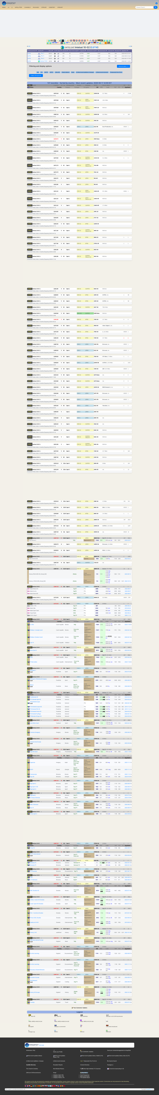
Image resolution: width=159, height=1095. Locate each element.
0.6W (29, 46)
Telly (74, 540)
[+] (8, 7)
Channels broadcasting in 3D (116, 1068)
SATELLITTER (18, 7)
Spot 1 (68, 93)
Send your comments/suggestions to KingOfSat (119, 1050)
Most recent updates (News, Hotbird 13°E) (92, 1055)
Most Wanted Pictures (58, 1068)
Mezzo (31, 685)
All (37, 72)
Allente (74, 574)
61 (64, 93)
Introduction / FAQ (30, 1050)
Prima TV (32, 848)
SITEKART (60, 7)
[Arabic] (52, 1086)
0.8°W (94, 47)
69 (64, 451)
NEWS (4, 7)
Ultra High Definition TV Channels (92, 1068)
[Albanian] (64, 1086)
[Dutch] (29, 1086)
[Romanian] (60, 1086)
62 (64, 132)
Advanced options (123, 66)
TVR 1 (31, 877)
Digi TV (75, 606)
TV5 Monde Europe (35, 702)
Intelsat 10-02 (43, 61)
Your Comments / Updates (80, 1007)
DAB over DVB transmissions (33, 1072)
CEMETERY (52, 7)
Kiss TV (32, 807)
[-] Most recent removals (102, 72)
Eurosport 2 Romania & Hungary (38, 679)
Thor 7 (42, 53)
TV (41, 72)
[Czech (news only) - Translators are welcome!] (45, 1086)
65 (64, 313)
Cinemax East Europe (35, 742)
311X (64, 538)
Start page (41, 1045)
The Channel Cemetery (32, 1068)
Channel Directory (84, 1065)
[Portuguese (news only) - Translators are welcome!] (37, 1086)
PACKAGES (36, 7)
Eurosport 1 (33, 670)
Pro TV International (35, 854)
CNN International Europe (36, 940)
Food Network (33, 980)
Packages (109, 1065)
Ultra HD (57, 72)
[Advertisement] (79, 23)
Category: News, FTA (58, 1076)
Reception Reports (58, 1065)
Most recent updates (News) (35, 1055)
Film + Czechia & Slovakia (36, 913)
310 (64, 525)
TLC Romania (33, 871)
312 (64, 586)
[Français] (27, 1086)
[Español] (39, 1086)
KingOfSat (148, 1089)
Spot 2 (68, 151)
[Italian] (41, 1086)
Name (31, 87)
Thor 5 (42, 56)
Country (59, 87)
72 (64, 151)
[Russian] (56, 1086)
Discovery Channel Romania (37, 969)
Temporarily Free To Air (116, 72)
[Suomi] (51, 1086)
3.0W (130, 46)
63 (64, 223)
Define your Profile (57, 1051)
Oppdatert (127, 87)
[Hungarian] (62, 1086)
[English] (25, 1086)
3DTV (51, 72)
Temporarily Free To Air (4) (90, 1061)
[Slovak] (47, 1086)
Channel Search (112, 1061)
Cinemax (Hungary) (35, 732)
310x (64, 463)
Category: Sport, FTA (58, 1075)
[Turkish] (54, 1086)
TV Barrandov (33, 662)
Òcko (31, 657)
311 (64, 532)
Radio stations (65, 72)
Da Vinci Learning (34, 953)
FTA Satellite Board (85, 1077)
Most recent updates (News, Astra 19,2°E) (119, 1055)
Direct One (76, 686)
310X (64, 507)
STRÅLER (43, 7)
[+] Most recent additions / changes (85, 72)
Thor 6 (42, 58)
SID (97, 87)
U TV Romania (33, 880)
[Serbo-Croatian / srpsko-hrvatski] (58, 1086)
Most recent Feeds (84, 1076)
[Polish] (43, 1086)
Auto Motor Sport (34, 723)
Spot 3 (68, 463)
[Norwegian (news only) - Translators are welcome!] (35, 1086)
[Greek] (49, 1086)
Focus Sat (76, 629)
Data (73, 72)
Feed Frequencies (84, 1075)
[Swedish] (33, 1086)
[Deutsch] (31, 1086)
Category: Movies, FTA (58, 1077)
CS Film (32, 624)
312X (64, 568)
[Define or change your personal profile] (157, 3)
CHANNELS (27, 7)
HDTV (46, 72)
